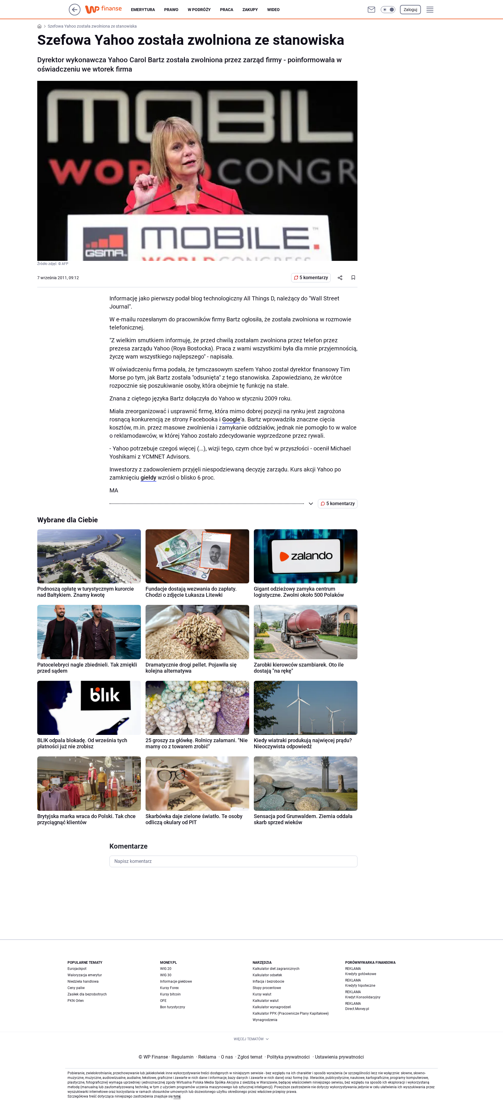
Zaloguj (410, 9)
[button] (388, 9)
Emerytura (143, 9)
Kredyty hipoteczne (360, 986)
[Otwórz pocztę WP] (371, 9)
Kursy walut (262, 994)
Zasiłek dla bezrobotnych (87, 994)
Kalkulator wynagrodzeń (272, 1007)
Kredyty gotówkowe (360, 974)
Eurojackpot (77, 969)
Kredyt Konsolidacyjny (362, 997)
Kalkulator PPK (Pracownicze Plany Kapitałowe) (291, 1013)
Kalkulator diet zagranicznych (276, 969)
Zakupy (250, 9)
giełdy (148, 477)
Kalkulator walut (266, 1001)
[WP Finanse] (108, 9)
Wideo (273, 9)
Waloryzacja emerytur (85, 975)
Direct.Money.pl (357, 1009)
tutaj (176, 1096)
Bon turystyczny (172, 1007)
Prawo (171, 9)
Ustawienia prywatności (338, 1057)
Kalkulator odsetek (267, 975)
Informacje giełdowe (176, 981)
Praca (226, 9)
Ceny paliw (76, 988)
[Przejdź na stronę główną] (75, 14)
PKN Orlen (76, 1001)
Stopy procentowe (267, 988)
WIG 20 (165, 969)
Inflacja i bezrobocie (268, 981)
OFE (163, 1001)
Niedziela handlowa (83, 981)
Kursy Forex (169, 988)
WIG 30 (165, 975)
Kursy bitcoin (170, 994)
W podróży (199, 9)
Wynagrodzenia (265, 1020)
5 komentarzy (314, 277)
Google (231, 419)
